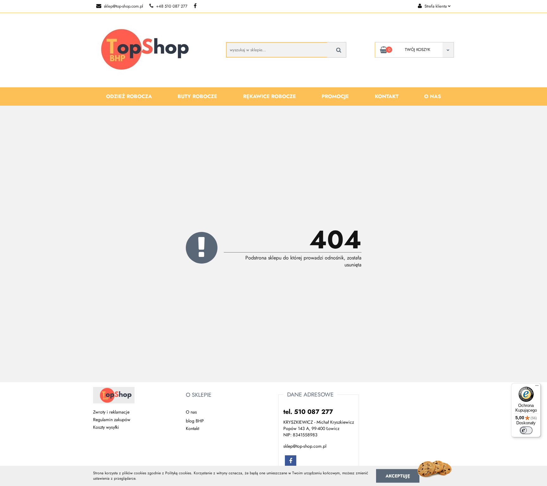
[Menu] (537, 387)
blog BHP (195, 421)
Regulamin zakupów (111, 419)
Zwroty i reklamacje (111, 412)
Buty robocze (197, 96)
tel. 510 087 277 (308, 411)
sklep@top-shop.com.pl (123, 6)
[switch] (526, 430)
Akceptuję (398, 475)
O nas (432, 96)
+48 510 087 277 (171, 6)
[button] (198, 395)
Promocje (335, 96)
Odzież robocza (129, 96)
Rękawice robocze (269, 96)
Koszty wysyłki (106, 427)
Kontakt (387, 96)
